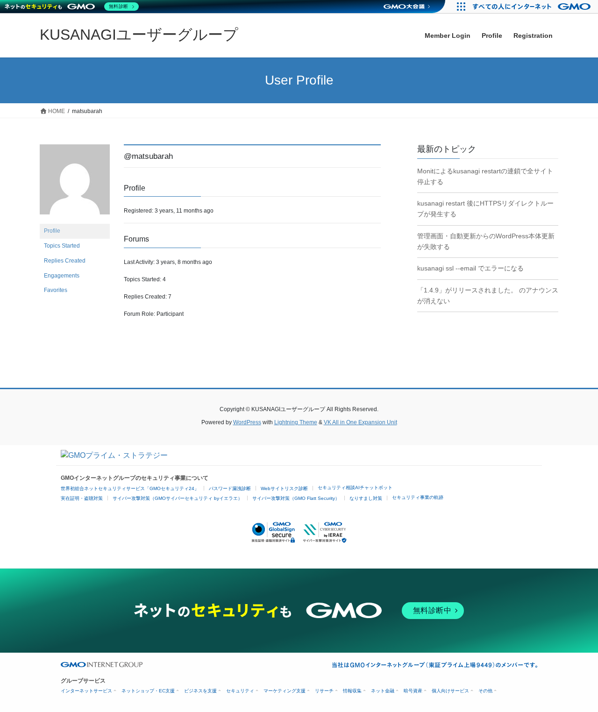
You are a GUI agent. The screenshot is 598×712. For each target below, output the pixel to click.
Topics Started (62, 245)
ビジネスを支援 (200, 690)
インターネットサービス (86, 690)
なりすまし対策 (365, 498)
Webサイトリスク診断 (284, 488)
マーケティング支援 (284, 690)
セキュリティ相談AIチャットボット (355, 487)
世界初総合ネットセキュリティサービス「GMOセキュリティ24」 (130, 488)
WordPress (247, 422)
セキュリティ (240, 690)
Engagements (61, 275)
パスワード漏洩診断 (230, 488)
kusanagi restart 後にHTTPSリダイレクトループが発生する (485, 208)
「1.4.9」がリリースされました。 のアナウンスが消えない (487, 295)
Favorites (55, 290)
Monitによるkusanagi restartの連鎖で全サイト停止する (485, 176)
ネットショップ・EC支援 (148, 690)
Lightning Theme (295, 422)
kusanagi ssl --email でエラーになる (470, 268)
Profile (52, 231)
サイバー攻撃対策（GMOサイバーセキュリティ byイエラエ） (177, 498)
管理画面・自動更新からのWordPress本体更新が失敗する (486, 241)
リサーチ (324, 690)
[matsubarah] (75, 183)
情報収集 (352, 690)
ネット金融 (382, 690)
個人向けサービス (450, 690)
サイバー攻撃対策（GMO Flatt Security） (296, 498)
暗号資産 (413, 690)
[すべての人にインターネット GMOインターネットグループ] (533, 6)
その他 (485, 690)
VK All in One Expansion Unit (360, 422)
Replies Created (64, 260)
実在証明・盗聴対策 (82, 498)
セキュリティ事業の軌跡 (417, 497)
